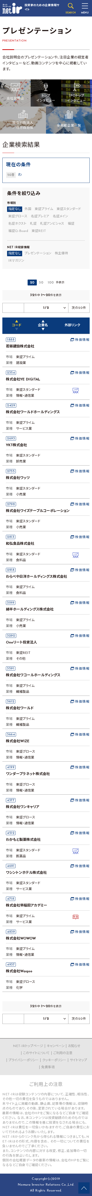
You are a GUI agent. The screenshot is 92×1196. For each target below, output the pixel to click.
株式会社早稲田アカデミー (26, 905)
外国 (28, 209)
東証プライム (44, 209)
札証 (33, 223)
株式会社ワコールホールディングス (33, 675)
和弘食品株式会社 (20, 544)
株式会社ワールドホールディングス (33, 412)
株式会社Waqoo (19, 971)
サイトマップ (78, 1060)
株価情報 (82, 340)
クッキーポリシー (54, 1060)
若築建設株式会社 (20, 346)
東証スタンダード (69, 209)
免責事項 (47, 1067)
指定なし (14, 209)
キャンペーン (55, 1046)
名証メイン (60, 216)
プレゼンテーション (38, 253)
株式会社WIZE (17, 741)
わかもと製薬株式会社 (23, 840)
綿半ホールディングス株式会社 (30, 609)
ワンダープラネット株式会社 (28, 774)
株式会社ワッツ (18, 478)
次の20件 (79, 307)
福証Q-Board (18, 231)
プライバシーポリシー (23, 1060)
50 (41, 282)
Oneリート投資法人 (21, 642)
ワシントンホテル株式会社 (26, 873)
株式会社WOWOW (21, 938)
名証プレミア (40, 216)
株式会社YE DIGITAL (23, 379)
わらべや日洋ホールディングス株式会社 (36, 577)
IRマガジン (16, 260)
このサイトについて (36, 1053)
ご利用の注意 (62, 1053)
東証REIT (39, 231)
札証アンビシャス (52, 223)
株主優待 (61, 253)
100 (51, 282)
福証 (71, 223)
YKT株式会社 (16, 445)
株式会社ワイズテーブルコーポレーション (38, 511)
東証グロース (17, 216)
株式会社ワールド (19, 708)
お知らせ (74, 1046)
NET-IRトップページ (28, 1046)
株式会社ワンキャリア (22, 807)
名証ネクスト (17, 223)
